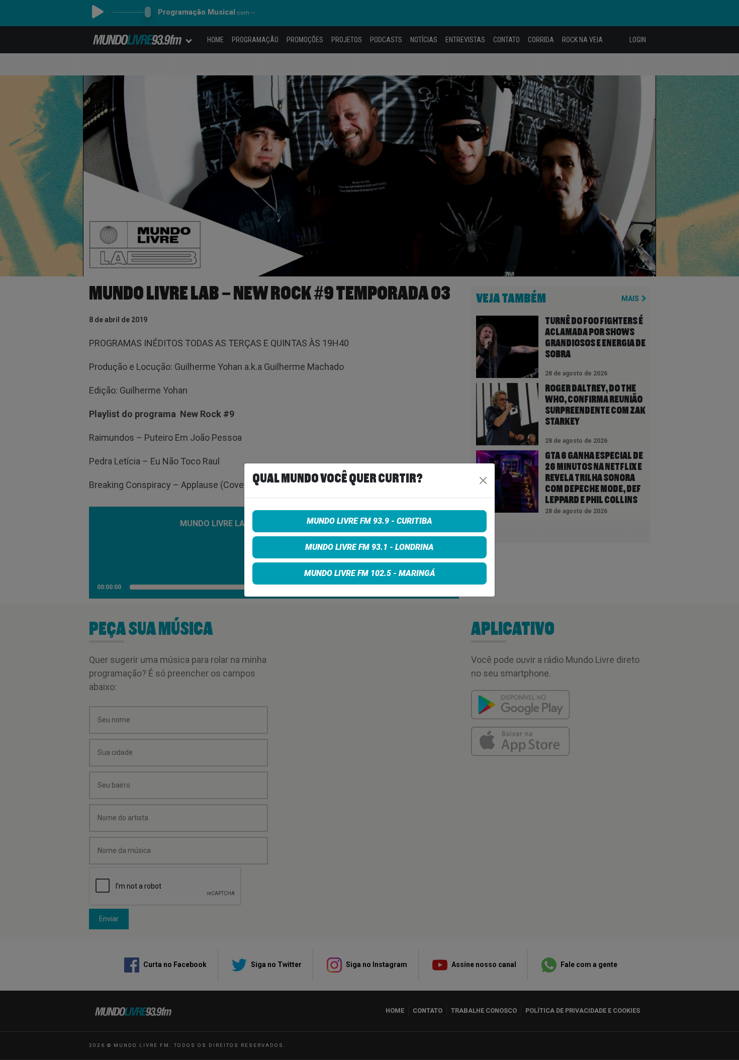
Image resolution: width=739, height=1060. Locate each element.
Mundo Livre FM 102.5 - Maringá (369, 573)
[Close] (483, 480)
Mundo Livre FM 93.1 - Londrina (369, 547)
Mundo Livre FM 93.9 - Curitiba (369, 521)
